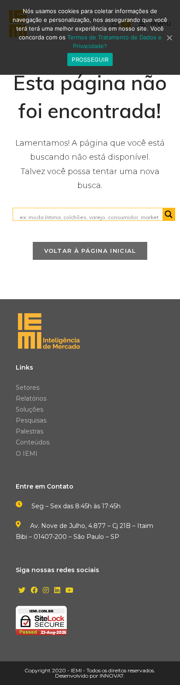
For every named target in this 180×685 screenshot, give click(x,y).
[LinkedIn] (57, 590)
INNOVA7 (111, 675)
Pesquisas (31, 420)
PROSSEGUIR (90, 59)
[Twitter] (21, 590)
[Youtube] (69, 590)
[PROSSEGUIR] (169, 37)
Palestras (29, 431)
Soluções (29, 409)
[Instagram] (46, 590)
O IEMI (27, 454)
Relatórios (31, 398)
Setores (27, 387)
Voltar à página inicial (90, 250)
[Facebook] (34, 590)
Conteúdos (32, 442)
